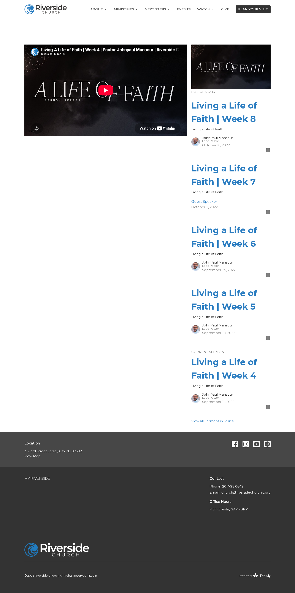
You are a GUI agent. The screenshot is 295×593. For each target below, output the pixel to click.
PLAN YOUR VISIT (253, 9)
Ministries (124, 9)
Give (225, 9)
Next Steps (155, 9)
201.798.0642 (232, 486)
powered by (252, 579)
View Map (32, 456)
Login (93, 575)
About (96, 9)
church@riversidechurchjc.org (246, 492)
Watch (203, 9)
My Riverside (37, 478)
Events (184, 9)
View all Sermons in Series (212, 421)
